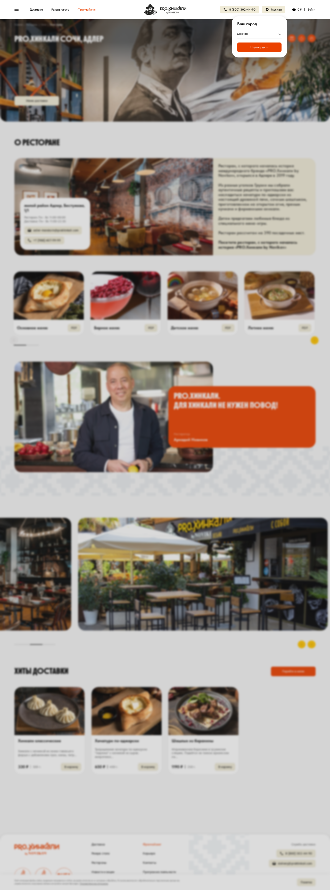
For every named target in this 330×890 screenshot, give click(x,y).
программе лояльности (183, 63)
